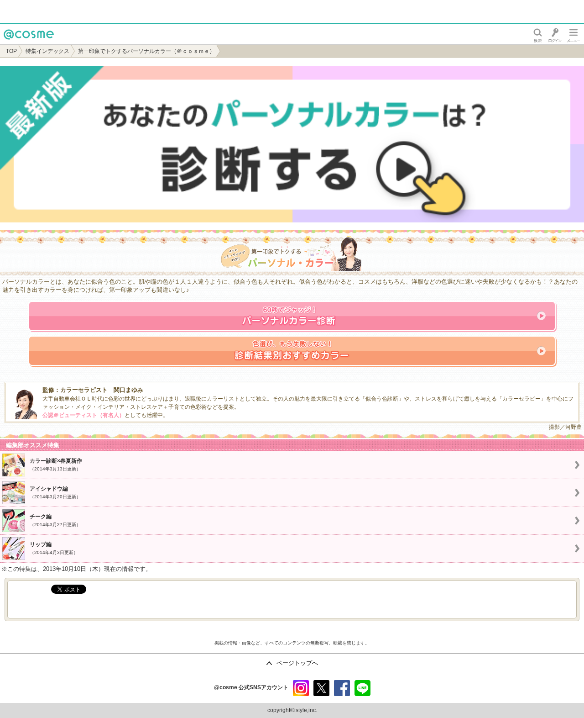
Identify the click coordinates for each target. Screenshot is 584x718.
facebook (342, 688)
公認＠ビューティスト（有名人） (83, 415)
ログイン (555, 34)
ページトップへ (297, 663)
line (362, 688)
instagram (301, 688)
